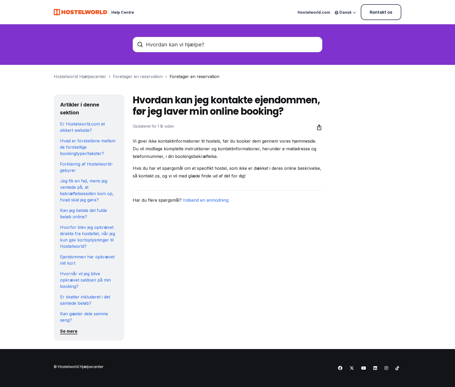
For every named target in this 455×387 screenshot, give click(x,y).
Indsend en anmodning (206, 200)
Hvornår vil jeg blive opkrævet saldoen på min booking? (85, 280)
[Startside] (80, 12)
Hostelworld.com (314, 12)
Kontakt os (381, 12)
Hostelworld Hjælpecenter (80, 76)
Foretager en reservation (138, 76)
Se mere (68, 331)
